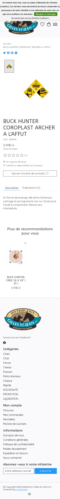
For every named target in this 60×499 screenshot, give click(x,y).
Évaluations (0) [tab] (31, 187)
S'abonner (46, 470)
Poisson (7, 371)
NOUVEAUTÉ (10, 389)
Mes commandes (13, 414)
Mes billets (9, 419)
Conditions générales (15, 439)
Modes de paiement (15, 448)
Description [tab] (12, 187)
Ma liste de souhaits (14, 423)
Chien (6, 353)
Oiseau (7, 367)
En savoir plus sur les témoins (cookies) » (30, 18)
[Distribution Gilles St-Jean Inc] (21, 24)
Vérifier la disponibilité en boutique (24, 165)
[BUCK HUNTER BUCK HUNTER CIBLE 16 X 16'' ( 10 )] (15, 257)
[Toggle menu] (55, 24)
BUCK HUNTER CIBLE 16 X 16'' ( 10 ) (16, 280)
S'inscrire (8, 410)
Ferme (7, 362)
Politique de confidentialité (18, 444)
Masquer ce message (46, 14)
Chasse (7, 380)
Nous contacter (12, 457)
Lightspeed (22, 489)
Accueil (6, 43)
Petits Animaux (11, 376)
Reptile (7, 385)
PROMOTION (10, 394)
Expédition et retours (15, 453)
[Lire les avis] (13, 155)
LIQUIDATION (10, 398)
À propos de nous (13, 435)
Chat (6, 358)
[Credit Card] (29, 494)
